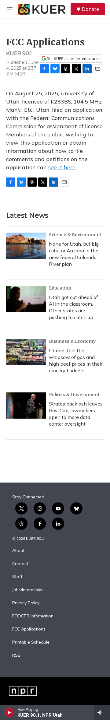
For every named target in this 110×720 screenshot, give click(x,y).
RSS (16, 655)
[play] (9, 712)
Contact (20, 563)
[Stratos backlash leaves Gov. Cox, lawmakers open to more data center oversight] (26, 405)
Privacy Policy (25, 603)
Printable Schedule (31, 642)
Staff (17, 576)
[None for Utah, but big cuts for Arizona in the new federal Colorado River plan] (26, 246)
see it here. (62, 167)
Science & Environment (75, 234)
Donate (90, 9)
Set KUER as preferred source (73, 58)
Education (60, 288)
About (18, 550)
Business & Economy (72, 341)
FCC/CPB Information (32, 616)
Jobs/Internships (27, 590)
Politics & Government (74, 394)
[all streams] (102, 712)
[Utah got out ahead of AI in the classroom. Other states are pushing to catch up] (26, 299)
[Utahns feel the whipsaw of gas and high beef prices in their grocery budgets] (26, 352)
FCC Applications (29, 629)
